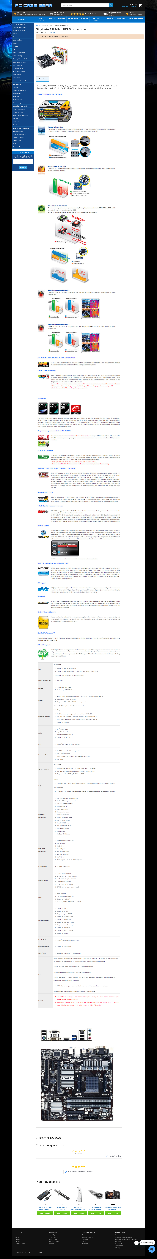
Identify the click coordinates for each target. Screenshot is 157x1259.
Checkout (133, 6)
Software (16, 122)
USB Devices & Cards (19, 134)
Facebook (85, 1239)
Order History (53, 1239)
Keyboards (16, 78)
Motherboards (17, 100)
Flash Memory (17, 56)
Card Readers (17, 40)
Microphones (17, 93)
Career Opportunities (88, 1235)
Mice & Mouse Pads (19, 90)
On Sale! (15, 144)
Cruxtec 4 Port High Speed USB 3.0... (45, 1208)
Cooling (15, 46)
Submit (23, 168)
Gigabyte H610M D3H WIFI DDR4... (113, 1208)
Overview (42, 79)
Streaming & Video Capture (21, 128)
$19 (61, 1204)
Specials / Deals (20, 1243)
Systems (18, 1237)
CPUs (14, 49)
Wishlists (51, 1243)
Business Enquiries (87, 1237)
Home (38, 25)
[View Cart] (139, 5)
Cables (15, 34)
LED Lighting (17, 84)
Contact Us (118, 1235)
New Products (19, 1235)
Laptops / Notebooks (20, 81)
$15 (44, 1204)
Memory (16, 87)
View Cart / (125, 6)
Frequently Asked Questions (123, 1237)
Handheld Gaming (19, 30)
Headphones (17, 74)
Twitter (84, 1241)
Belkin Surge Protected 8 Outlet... (78, 1208)
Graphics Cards (18, 68)
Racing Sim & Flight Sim (20, 115)
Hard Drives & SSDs (19, 71)
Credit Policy (119, 1245)
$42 (96, 1204)
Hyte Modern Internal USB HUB (95, 1208)
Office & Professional (19, 27)
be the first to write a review (80, 1172)
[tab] (113, 1156)
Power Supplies (18, 112)
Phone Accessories (19, 109)
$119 (113, 1204)
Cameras (16, 37)
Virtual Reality (17, 141)
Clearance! (16, 147)
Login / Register (53, 1235)
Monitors (16, 97)
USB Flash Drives (18, 137)
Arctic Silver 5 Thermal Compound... (62, 1208)
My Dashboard (53, 1237)
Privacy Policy (119, 1243)
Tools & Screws (18, 131)
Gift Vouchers (17, 65)
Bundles (17, 1241)
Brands (17, 1239)
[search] (111, 5)
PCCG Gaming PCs (19, 24)
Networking (17, 103)
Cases (15, 43)
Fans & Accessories (19, 52)
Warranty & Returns (54, 1241)
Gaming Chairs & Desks (20, 59)
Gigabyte (52, 32)
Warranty (118, 1241)
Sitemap (117, 1248)
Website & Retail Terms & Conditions (126, 1239)
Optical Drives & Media (20, 106)
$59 (78, 1204)
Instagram (85, 1243)
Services (15, 119)
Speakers (16, 125)
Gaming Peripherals (19, 62)
